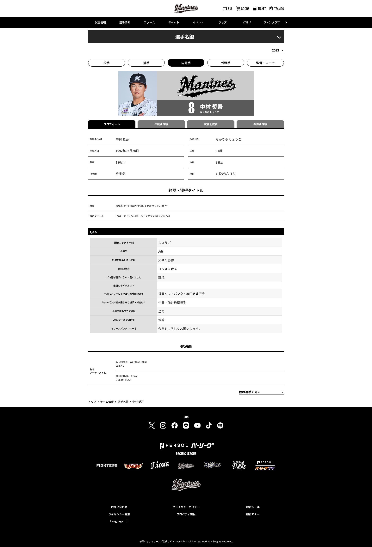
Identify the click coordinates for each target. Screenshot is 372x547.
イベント (198, 22)
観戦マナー (253, 514)
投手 (106, 62)
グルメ (247, 22)
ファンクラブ (272, 22)
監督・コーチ (265, 62)
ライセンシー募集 (119, 514)
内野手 (186, 62)
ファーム (149, 22)
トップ (92, 402)
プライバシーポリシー (186, 507)
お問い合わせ (119, 507)
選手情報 (124, 22)
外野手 (225, 62)
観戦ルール (253, 507)
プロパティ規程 (186, 514)
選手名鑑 (123, 402)
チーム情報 (107, 402)
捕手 (146, 62)
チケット (173, 22)
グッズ (223, 22)
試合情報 (100, 22)
